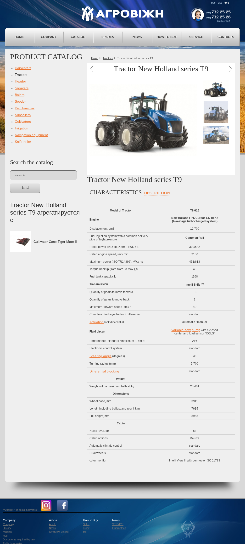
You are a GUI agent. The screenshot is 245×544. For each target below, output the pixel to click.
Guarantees (119, 528)
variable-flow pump (186, 330)
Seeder (20, 101)
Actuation (96, 322)
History (7, 528)
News (52, 528)
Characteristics (115, 192)
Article (52, 524)
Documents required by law (19, 539)
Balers (19, 95)
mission (7, 531)
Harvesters (23, 68)
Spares (107, 37)
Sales (86, 524)
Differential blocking (104, 371)
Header (20, 81)
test (85, 531)
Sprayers (21, 88)
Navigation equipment (31, 135)
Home (19, 37)
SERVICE (117, 524)
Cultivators (23, 121)
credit (86, 528)
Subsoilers (23, 115)
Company (8, 524)
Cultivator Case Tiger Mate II (55, 242)
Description (157, 193)
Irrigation (21, 128)
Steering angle (100, 356)
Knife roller (23, 142)
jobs (5, 535)
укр (220, 2)
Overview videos (59, 531)
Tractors (21, 75)
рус (213, 2)
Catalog (78, 37)
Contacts (225, 37)
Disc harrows (24, 108)
